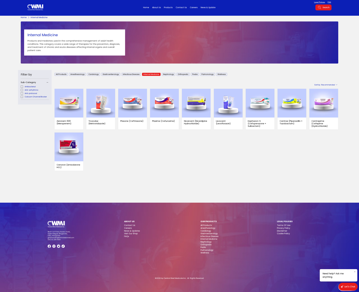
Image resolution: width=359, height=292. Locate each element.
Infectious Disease (209, 236)
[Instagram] (54, 246)
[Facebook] (49, 246)
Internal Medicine (209, 239)
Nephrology (206, 241)
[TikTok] (63, 246)
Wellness (205, 252)
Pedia (203, 247)
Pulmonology (207, 250)
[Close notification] (355, 272)
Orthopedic (206, 244)
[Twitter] (58, 246)
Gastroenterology (209, 233)
